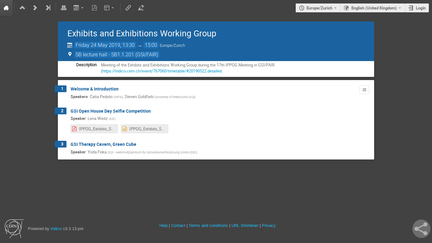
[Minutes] (364, 89)
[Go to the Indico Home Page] (6, 8)
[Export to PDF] (94, 8)
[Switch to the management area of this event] (141, 8)
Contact (178, 225)
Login (421, 8)
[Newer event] (35, 8)
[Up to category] (22, 8)
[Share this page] (421, 228)
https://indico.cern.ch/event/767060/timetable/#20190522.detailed (162, 71)
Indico (56, 228)
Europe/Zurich (319, 8)
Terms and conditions (208, 225)
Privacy (269, 225)
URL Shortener (244, 225)
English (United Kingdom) (374, 8)
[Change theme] (110, 8)
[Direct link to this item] (123, 89)
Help (163, 225)
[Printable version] (64, 8)
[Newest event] (47, 8)
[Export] (79, 8)
